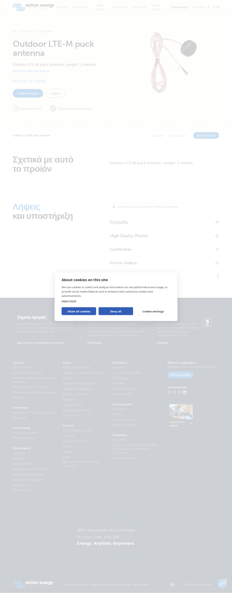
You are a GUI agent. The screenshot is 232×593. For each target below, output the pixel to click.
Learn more (69, 301)
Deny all (115, 311)
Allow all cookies (79, 311)
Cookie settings (153, 311)
